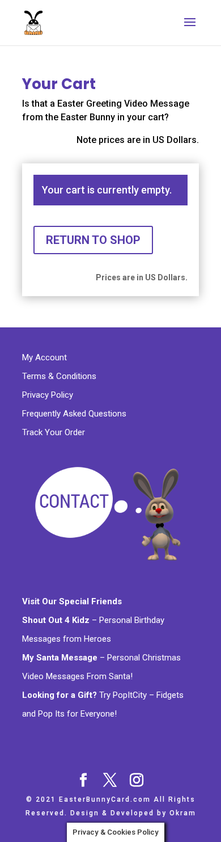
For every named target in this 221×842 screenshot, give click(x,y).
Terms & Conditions (60, 376)
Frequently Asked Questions (74, 414)
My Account (45, 357)
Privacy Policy (48, 395)
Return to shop (93, 240)
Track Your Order (53, 432)
